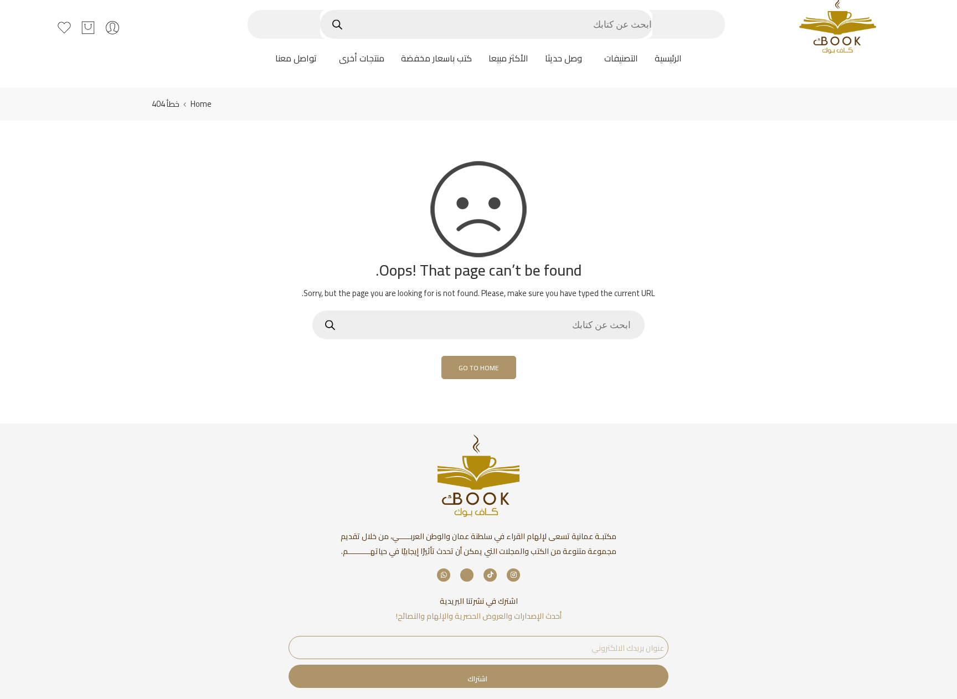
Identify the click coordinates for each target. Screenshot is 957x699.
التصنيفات (621, 58)
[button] (618, 58)
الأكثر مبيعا (508, 58)
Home (201, 103)
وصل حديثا (563, 58)
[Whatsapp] (443, 575)
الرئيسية (668, 58)
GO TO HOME (479, 367)
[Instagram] (513, 575)
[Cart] (88, 27)
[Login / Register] (112, 27)
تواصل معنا (296, 58)
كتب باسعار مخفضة (436, 58)
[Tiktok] (490, 575)
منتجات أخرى (361, 58)
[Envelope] (467, 575)
